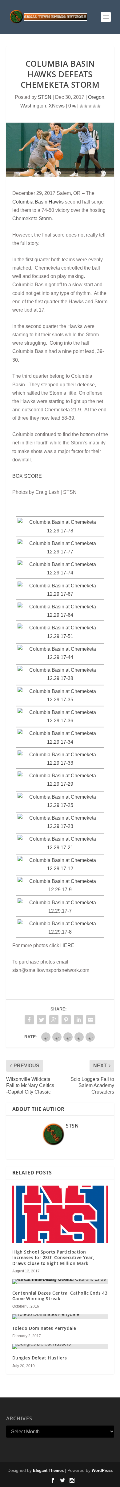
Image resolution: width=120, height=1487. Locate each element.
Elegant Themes (48, 1470)
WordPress (102, 1470)
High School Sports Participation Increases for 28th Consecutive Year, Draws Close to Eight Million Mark (53, 1257)
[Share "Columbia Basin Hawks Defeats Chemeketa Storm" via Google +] (54, 1020)
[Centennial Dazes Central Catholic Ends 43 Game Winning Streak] (60, 1281)
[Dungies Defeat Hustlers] (60, 1346)
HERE (67, 945)
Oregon (96, 97)
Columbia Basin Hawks (38, 201)
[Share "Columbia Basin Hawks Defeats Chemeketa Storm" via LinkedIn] (78, 1020)
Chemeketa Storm (32, 218)
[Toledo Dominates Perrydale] (60, 1316)
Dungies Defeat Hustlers (39, 1358)
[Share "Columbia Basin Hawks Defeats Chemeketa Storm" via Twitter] (41, 1020)
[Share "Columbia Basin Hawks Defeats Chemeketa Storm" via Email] (91, 1020)
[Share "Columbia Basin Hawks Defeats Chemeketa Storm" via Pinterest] (66, 1020)
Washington (33, 105)
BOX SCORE (27, 476)
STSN (44, 97)
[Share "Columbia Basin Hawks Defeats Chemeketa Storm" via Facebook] (29, 1020)
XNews (57, 105)
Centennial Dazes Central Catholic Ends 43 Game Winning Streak (60, 1295)
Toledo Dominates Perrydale (44, 1328)
